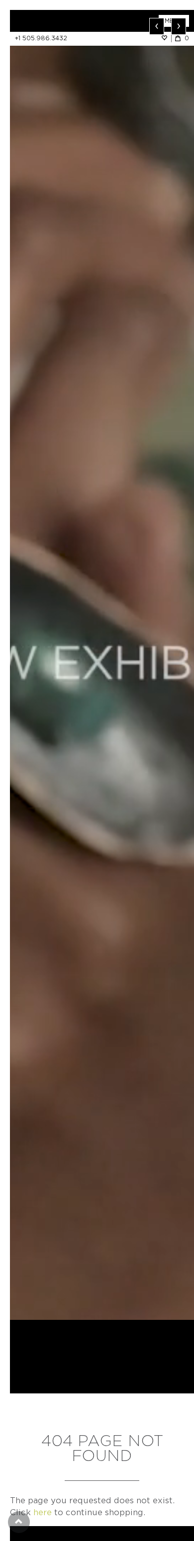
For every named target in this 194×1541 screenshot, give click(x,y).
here (42, 1512)
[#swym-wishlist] (166, 38)
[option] (102, 665)
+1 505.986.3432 (41, 38)
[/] (56, 21)
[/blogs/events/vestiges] (102, 665)
